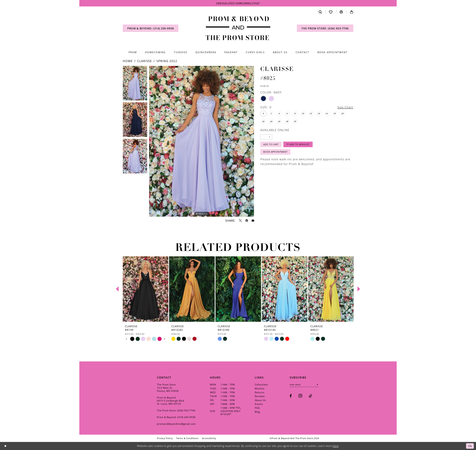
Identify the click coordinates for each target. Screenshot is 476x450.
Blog (257, 411)
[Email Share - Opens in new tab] (253, 220)
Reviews (260, 396)
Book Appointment (275, 151)
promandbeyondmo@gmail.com (176, 423)
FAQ (257, 407)
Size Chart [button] (345, 107)
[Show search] (320, 12)
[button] (341, 12)
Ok (470, 446)
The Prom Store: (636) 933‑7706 (176, 410)
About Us (260, 400)
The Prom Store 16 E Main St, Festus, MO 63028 (168, 388)
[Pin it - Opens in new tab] (246, 220)
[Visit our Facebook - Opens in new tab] (291, 396)
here (335, 446)
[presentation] (145, 289)
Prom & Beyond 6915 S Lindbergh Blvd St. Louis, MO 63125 (170, 401)
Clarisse (144, 61)
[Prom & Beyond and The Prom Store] (238, 28)
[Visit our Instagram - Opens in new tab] (300, 396)
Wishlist (259, 388)
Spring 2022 (166, 61)
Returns (259, 392)
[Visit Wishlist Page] (331, 12)
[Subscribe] (317, 384)
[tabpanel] (135, 84)
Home (128, 61)
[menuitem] (150, 28)
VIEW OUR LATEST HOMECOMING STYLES (237, 3)
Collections (261, 384)
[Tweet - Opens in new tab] (240, 220)
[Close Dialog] (5, 446)
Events (259, 404)
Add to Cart (271, 144)
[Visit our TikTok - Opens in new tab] (310, 396)
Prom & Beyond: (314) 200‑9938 (176, 417)
